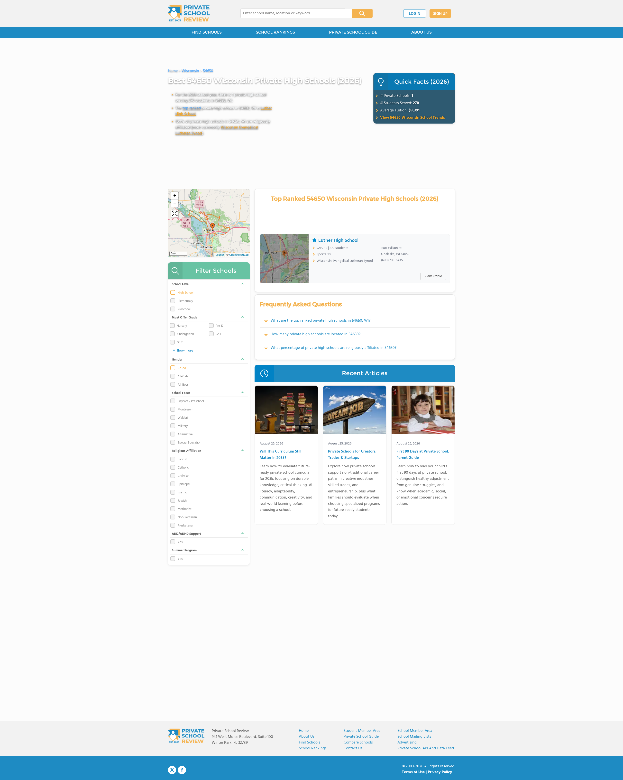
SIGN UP (440, 14)
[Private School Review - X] (172, 770)
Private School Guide (361, 737)
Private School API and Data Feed (425, 748)
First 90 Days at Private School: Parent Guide (422, 455)
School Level (181, 284)
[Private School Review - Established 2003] (189, 13)
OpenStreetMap (239, 255)
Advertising (407, 742)
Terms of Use (413, 772)
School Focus (181, 393)
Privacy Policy (440, 772)
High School (185, 292)
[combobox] (292, 13)
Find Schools (309, 742)
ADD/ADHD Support (186, 533)
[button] (212, 227)
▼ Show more (182, 351)
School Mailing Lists (414, 737)
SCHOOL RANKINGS (275, 32)
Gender (177, 359)
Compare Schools (358, 742)
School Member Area (414, 731)
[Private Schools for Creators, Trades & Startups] (354, 411)
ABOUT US (421, 32)
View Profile (433, 276)
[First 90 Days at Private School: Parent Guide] (423, 411)
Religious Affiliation (186, 450)
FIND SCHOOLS (207, 32)
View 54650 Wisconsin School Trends (412, 118)
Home (304, 731)
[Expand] (174, 214)
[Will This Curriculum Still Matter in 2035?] (286, 411)
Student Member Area (362, 731)
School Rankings (313, 748)
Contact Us (353, 748)
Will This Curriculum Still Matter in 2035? (280, 455)
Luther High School (338, 240)
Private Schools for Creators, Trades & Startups (352, 455)
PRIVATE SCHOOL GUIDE (353, 32)
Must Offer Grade (184, 317)
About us (306, 737)
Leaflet (220, 255)
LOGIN (414, 14)
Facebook (181, 770)
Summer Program (184, 550)
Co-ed (182, 368)
